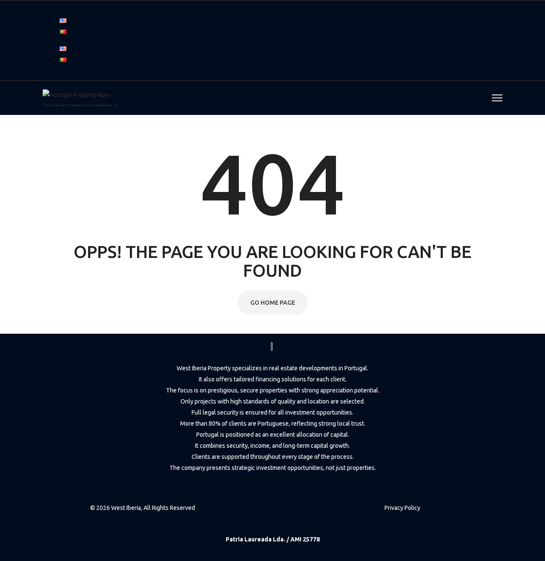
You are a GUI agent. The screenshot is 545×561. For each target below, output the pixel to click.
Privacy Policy (402, 507)
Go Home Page (272, 302)
